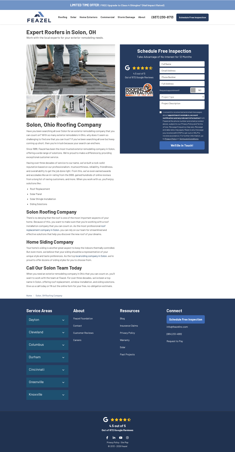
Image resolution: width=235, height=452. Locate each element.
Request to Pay (175, 341)
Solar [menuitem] (73, 17)
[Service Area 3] (70, 106)
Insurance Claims (129, 325)
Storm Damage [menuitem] (126, 17)
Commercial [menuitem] (107, 17)
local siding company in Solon (91, 255)
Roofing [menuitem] (62, 17)
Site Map (124, 442)
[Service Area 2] (40, 106)
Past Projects (127, 354)
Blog (122, 318)
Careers (77, 339)
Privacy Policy (171, 139)
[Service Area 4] (100, 106)
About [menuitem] (141, 17)
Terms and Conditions (189, 139)
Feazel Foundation (83, 318)
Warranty (124, 339)
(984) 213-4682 (174, 333)
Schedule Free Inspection (192, 17)
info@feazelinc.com (177, 326)
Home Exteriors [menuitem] (88, 17)
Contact (77, 325)
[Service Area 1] (70, 69)
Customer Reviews (83, 332)
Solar (122, 347)
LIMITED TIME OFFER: (85, 5)
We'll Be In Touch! (182, 145)
